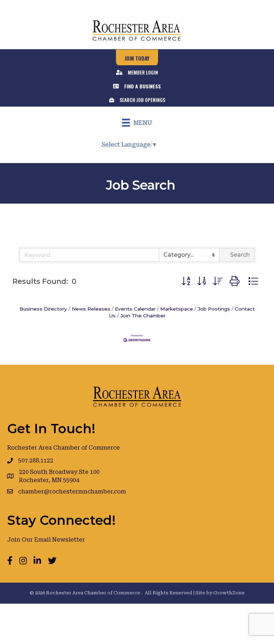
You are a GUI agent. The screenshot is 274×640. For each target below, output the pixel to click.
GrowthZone (229, 592)
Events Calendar (135, 309)
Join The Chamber (143, 315)
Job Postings (214, 309)
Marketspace (176, 309)
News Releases (91, 309)
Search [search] (240, 254)
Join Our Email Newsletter (46, 539)
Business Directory (43, 309)
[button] (186, 281)
